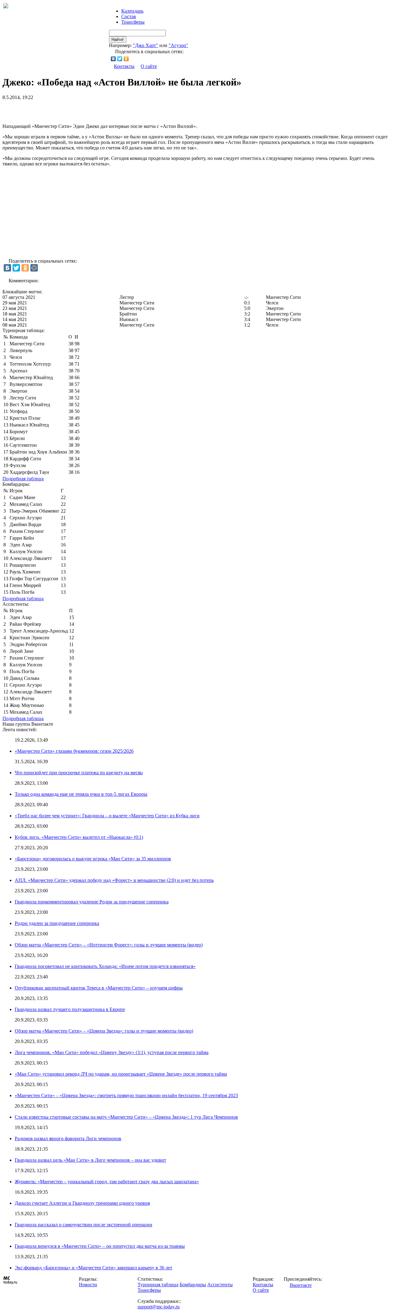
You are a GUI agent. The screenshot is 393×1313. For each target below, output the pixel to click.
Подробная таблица (23, 478)
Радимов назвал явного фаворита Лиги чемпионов (68, 1138)
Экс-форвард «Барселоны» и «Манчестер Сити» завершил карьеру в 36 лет (93, 1267)
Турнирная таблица (158, 1284)
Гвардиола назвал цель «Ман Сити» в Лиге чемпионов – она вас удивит (90, 1160)
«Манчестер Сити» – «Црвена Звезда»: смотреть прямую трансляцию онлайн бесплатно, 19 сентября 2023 (126, 1095)
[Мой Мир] (34, 268)
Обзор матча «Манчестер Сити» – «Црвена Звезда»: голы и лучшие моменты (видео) (104, 1030)
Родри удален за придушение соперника (57, 923)
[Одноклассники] (126, 59)
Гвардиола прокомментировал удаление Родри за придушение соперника (92, 901)
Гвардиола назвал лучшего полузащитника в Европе (70, 1009)
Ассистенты (220, 1284)
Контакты (124, 66)
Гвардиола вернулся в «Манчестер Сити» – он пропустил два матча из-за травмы (100, 1246)
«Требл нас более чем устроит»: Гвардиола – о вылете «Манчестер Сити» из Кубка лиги (107, 815)
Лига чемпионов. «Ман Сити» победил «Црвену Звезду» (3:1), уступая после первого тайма (111, 1052)
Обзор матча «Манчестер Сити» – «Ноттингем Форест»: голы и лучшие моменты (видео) (109, 944)
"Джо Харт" (145, 45)
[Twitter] (120, 59)
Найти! (117, 39)
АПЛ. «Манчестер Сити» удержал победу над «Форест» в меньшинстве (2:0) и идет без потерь (114, 880)
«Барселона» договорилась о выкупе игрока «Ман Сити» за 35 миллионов (93, 858)
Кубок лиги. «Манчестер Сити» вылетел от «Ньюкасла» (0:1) (79, 837)
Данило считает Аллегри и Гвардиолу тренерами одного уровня (82, 1203)
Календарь (132, 11)
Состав (128, 16)
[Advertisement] (74, 109)
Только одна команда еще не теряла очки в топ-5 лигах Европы (81, 794)
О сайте (149, 66)
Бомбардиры (193, 1284)
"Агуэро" (178, 45)
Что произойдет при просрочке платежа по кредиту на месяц (79, 772)
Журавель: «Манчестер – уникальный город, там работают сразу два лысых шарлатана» (107, 1181)
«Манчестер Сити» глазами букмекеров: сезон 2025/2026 (74, 751)
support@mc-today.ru (159, 1306)
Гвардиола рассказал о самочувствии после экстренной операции (83, 1224)
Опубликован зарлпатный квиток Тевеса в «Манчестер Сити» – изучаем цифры (99, 987)
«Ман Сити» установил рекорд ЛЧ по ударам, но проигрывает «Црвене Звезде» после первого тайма (121, 1074)
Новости (88, 1284)
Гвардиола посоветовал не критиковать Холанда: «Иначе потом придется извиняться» (105, 966)
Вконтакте (301, 1285)
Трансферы (133, 22)
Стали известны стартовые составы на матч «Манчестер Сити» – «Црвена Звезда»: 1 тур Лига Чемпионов (126, 1117)
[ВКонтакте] (113, 59)
